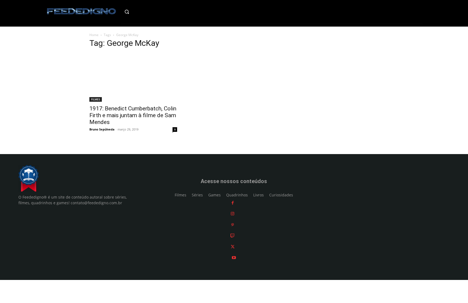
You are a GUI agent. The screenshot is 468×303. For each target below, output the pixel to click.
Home (94, 35)
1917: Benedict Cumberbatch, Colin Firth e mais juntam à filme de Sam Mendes (132, 115)
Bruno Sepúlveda (102, 129)
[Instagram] (232, 213)
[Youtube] (234, 257)
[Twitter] (232, 246)
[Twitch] (232, 235)
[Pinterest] (232, 224)
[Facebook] (233, 202)
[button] (138, 12)
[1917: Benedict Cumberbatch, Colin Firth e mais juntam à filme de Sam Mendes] (133, 77)
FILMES (95, 99)
